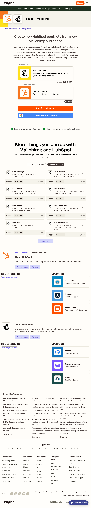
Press (64, 492)
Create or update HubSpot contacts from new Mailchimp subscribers (73, 399)
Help (36, 267)
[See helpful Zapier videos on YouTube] (23, 493)
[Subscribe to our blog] (27, 493)
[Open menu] (87, 3)
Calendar (54, 470)
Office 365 (26, 478)
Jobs (69, 492)
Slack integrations (8, 461)
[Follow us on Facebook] (11, 493)
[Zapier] (8, 3)
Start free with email (46, 108)
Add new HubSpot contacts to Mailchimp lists (14, 399)
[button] (45, 115)
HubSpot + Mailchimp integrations (17, 29)
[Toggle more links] (17, 434)
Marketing (54, 480)
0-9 (9, 449)
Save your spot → (67, 9)
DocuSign (26, 470)
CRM (53, 477)
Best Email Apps (74, 467)
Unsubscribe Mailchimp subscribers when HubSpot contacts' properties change (73, 415)
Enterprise (76, 492)
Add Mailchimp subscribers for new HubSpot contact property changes (45, 405)
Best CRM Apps (74, 470)
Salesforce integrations (10, 464)
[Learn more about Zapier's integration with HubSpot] (6, 255)
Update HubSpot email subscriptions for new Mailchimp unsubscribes (73, 423)
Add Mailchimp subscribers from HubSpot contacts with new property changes (45, 422)
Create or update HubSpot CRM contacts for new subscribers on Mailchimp (15, 413)
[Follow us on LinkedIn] (15, 493)
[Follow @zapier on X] (19, 493)
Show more (6, 481)
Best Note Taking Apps (77, 474)
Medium (39, 478)
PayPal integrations (9, 474)
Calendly (39, 464)
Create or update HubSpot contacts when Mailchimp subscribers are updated (45, 413)
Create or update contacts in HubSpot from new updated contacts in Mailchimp (73, 430)
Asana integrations (8, 478)
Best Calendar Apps (76, 478)
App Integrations (68, 495)
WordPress (27, 474)
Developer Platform (53, 492)
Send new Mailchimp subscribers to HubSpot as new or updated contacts (16, 422)
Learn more (23, 267)
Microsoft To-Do (41, 468)
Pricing (37, 492)
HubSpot (25, 252)
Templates (85, 492)
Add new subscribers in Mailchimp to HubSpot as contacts (16, 405)
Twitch (38, 461)
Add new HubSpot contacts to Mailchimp (14, 429)
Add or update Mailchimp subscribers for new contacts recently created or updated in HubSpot (45, 430)
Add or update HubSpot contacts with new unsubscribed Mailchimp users (72, 407)
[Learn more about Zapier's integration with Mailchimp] (6, 326)
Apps (16, 252)
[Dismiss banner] (88, 8)
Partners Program (82, 495)
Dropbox (26, 461)
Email (53, 473)
